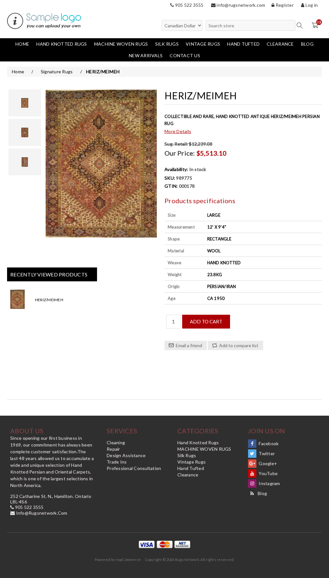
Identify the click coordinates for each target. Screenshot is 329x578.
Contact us (185, 55)
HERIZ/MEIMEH (49, 299)
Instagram (269, 483)
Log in (311, 5)
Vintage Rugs (203, 44)
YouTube (268, 473)
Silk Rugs (167, 44)
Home (22, 44)
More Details (177, 131)
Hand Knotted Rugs (61, 44)
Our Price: (179, 153)
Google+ (267, 463)
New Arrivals (146, 55)
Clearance (280, 44)
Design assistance (126, 455)
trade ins (117, 462)
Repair (113, 449)
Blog (307, 44)
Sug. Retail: (176, 144)
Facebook (268, 443)
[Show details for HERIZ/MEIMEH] (22, 300)
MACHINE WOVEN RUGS (121, 44)
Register (284, 5)
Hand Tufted (243, 44)
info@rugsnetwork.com (240, 5)
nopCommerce (128, 559)
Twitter (266, 453)
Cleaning (116, 442)
